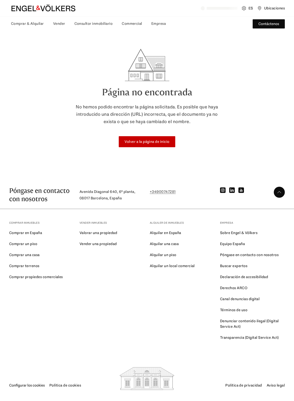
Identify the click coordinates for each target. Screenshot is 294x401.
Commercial (132, 23)
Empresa (158, 23)
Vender (59, 23)
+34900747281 (163, 191)
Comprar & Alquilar (27, 23)
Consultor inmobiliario (93, 23)
